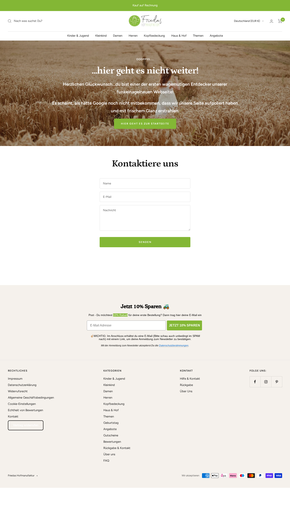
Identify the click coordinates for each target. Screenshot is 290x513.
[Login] (271, 21)
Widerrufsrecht (18, 391)
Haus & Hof (179, 35)
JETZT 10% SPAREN (184, 325)
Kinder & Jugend (78, 35)
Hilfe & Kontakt (190, 378)
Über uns (109, 454)
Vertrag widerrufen (25, 425)
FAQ (106, 460)
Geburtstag (111, 423)
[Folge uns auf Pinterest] (276, 381)
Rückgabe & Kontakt (116, 448)
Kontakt (13, 416)
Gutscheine (110, 435)
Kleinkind (101, 35)
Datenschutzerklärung (22, 385)
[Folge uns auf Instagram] (265, 381)
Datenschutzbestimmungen (173, 345)
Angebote (216, 35)
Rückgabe (186, 385)
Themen (198, 35)
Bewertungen (112, 441)
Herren (133, 35)
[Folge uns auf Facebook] (255, 381)
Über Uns (186, 391)
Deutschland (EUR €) (247, 21)
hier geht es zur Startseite (145, 123)
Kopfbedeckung (154, 35)
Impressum (15, 378)
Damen (117, 35)
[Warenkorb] (280, 21)
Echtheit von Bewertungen (25, 410)
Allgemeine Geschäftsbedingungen (31, 397)
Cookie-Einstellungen (22, 404)
